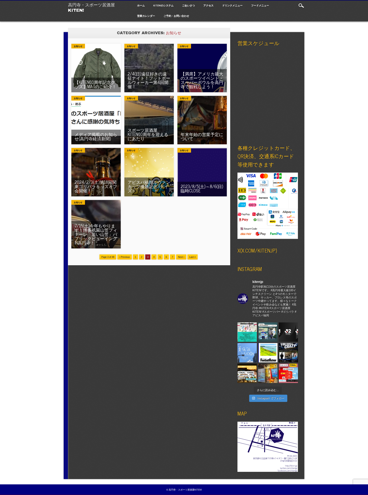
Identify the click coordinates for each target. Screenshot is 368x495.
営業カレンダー (146, 16)
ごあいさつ (188, 5)
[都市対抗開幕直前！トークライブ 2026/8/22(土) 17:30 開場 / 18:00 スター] (267, 332)
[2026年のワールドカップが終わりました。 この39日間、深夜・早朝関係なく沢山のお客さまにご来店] (267, 373)
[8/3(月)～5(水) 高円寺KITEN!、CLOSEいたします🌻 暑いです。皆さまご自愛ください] (247, 352)
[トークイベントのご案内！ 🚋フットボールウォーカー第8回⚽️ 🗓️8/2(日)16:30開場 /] (267, 352)
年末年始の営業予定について (202, 136)
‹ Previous (124, 257)
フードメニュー (260, 5)
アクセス (208, 5)
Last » (192, 257)
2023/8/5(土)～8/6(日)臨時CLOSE (202, 188)
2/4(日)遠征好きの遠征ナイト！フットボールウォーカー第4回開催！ (149, 80)
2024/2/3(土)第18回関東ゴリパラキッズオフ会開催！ (96, 186)
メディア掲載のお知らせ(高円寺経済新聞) (96, 136)
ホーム (141, 5)
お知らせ (78, 46)
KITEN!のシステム (163, 5)
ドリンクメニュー (232, 5)
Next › (181, 257)
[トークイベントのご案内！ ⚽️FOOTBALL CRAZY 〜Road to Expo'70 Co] (288, 352)
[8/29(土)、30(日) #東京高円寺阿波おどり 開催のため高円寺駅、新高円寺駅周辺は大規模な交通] (247, 332)
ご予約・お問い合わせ (176, 16)
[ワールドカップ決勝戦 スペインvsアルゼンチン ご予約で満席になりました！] (288, 373)
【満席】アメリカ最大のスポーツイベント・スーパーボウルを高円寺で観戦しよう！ (202, 80)
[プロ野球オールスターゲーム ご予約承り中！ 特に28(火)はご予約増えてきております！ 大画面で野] (247, 373)
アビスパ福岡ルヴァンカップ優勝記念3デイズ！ (149, 186)
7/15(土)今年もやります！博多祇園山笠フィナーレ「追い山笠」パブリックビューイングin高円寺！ (96, 234)
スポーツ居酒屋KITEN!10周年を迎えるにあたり (148, 134)
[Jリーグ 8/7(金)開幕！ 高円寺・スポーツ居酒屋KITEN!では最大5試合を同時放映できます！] (288, 332)
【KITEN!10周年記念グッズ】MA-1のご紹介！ (95, 84)
